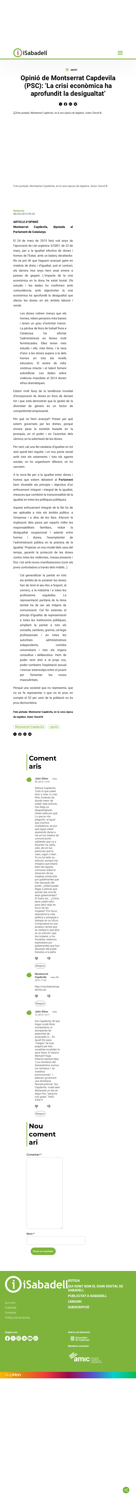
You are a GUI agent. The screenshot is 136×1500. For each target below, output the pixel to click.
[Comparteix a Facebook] (65, 104)
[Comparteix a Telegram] (75, 104)
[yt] (30, 1339)
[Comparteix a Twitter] (60, 104)
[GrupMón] (68, 1375)
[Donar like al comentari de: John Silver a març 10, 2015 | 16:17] (36, 1107)
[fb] (8, 1339)
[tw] (13, 1339)
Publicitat (10, 1307)
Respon (40, 965)
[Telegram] (25, 1339)
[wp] (35, 1339)
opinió (73, 70)
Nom (30, 1233)
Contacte (10, 1312)
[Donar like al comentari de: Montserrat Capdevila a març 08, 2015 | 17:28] (36, 997)
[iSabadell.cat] (23, 57)
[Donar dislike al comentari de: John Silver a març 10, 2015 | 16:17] (48, 1107)
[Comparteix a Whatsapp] (70, 104)
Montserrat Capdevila (29, 727)
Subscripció (78, 1307)
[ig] (19, 1339)
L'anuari (75, 1301)
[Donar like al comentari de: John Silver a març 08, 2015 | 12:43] (36, 959)
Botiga (74, 1281)
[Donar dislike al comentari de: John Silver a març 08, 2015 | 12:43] (48, 959)
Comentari (34, 1154)
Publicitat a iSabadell (87, 1296)
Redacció (18, 210)
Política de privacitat (17, 1317)
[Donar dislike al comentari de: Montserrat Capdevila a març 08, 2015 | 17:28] (48, 997)
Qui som (10, 1302)
